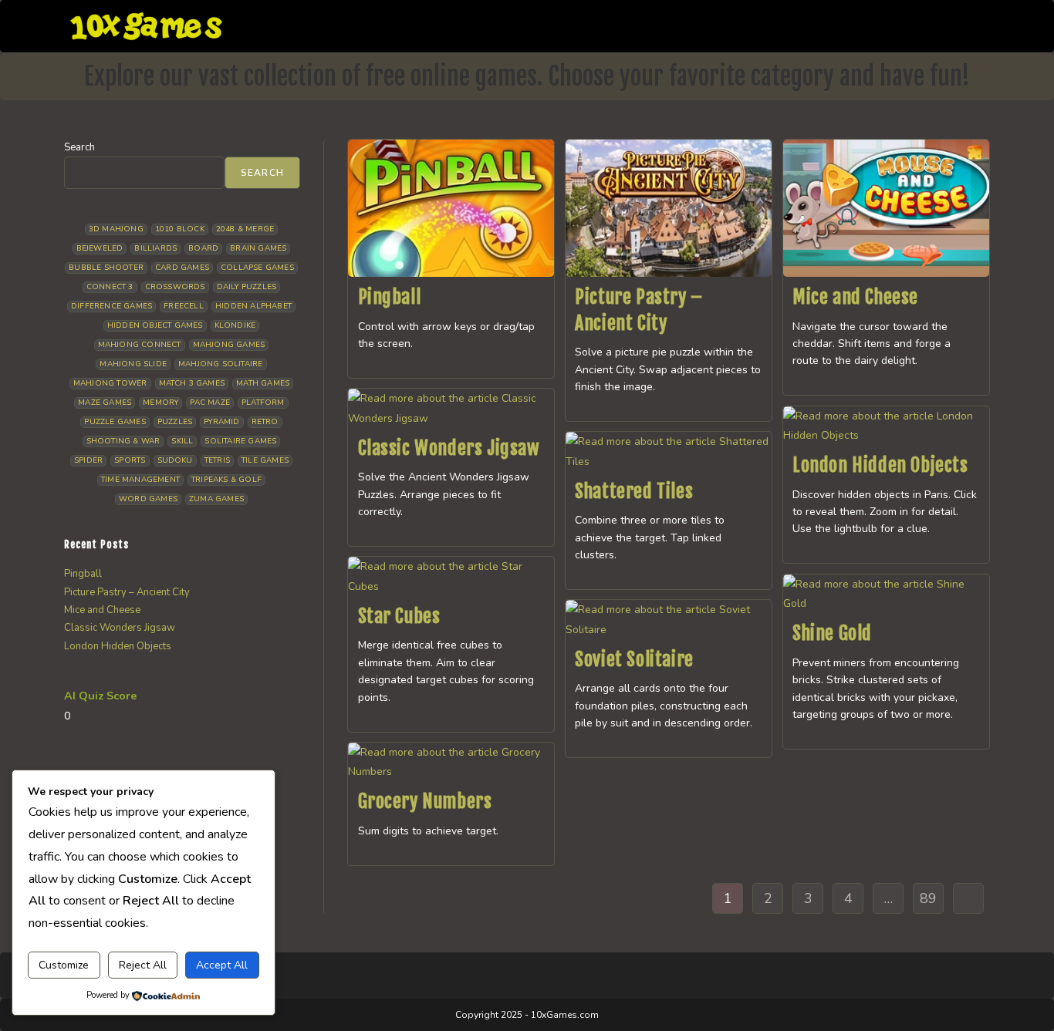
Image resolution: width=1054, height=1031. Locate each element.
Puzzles (174, 421)
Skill (182, 441)
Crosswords (175, 286)
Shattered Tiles (634, 491)
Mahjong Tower (110, 383)
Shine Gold (832, 633)
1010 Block (179, 229)
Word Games (148, 499)
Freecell (184, 306)
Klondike (235, 325)
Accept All (222, 965)
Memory (160, 402)
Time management (140, 479)
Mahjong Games (229, 344)
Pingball (389, 296)
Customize (64, 965)
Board (203, 248)
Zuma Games (216, 499)
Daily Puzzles (247, 286)
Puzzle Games (114, 421)
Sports (129, 460)
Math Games (262, 383)
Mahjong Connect (139, 344)
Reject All (143, 965)
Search (79, 147)
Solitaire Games (240, 441)
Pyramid (221, 421)
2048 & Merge (245, 229)
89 (928, 898)
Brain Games (258, 248)
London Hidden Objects (880, 465)
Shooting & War (123, 441)
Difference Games (111, 306)
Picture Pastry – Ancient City (127, 592)
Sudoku (175, 460)
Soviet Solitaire (634, 659)
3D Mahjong (116, 229)
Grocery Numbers (425, 801)
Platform (263, 402)
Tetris (217, 460)
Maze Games (104, 402)
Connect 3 (109, 286)
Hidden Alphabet (253, 306)
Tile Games (265, 460)
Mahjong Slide (133, 364)
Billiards (155, 248)
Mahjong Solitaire (220, 364)
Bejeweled (99, 248)
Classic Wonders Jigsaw (449, 448)
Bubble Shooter (106, 267)
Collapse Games (257, 267)
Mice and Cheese (855, 296)
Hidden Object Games (155, 325)
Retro (265, 421)
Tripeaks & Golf (226, 479)
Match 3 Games (192, 383)
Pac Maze (210, 402)
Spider (88, 460)
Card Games (182, 267)
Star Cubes (399, 616)
